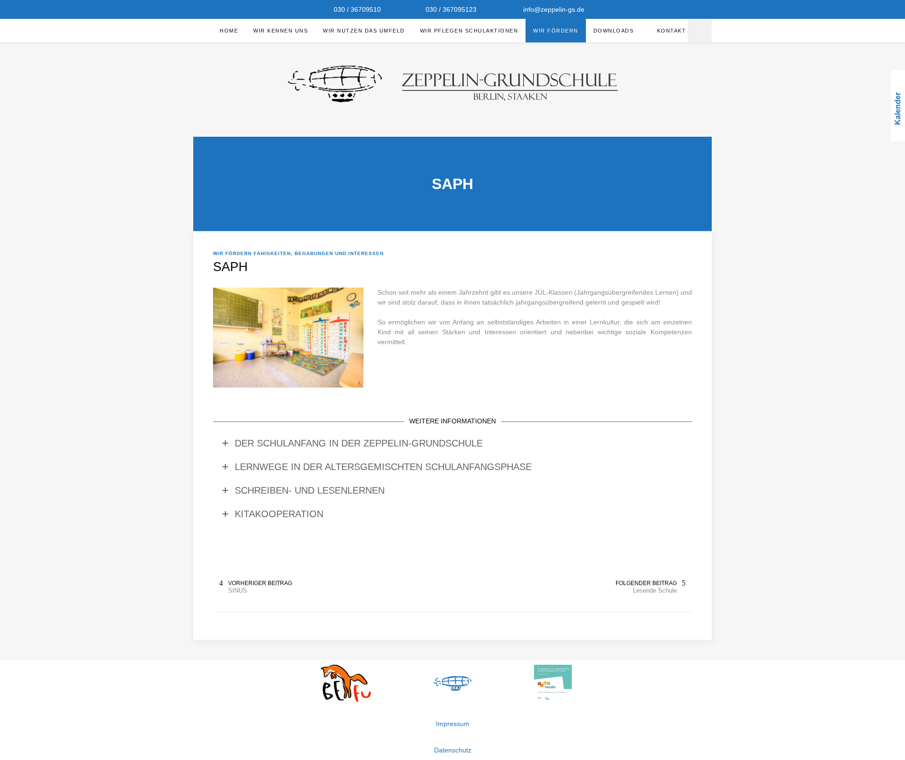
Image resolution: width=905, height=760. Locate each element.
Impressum (452, 723)
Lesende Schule (655, 590)
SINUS (237, 590)
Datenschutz (452, 750)
